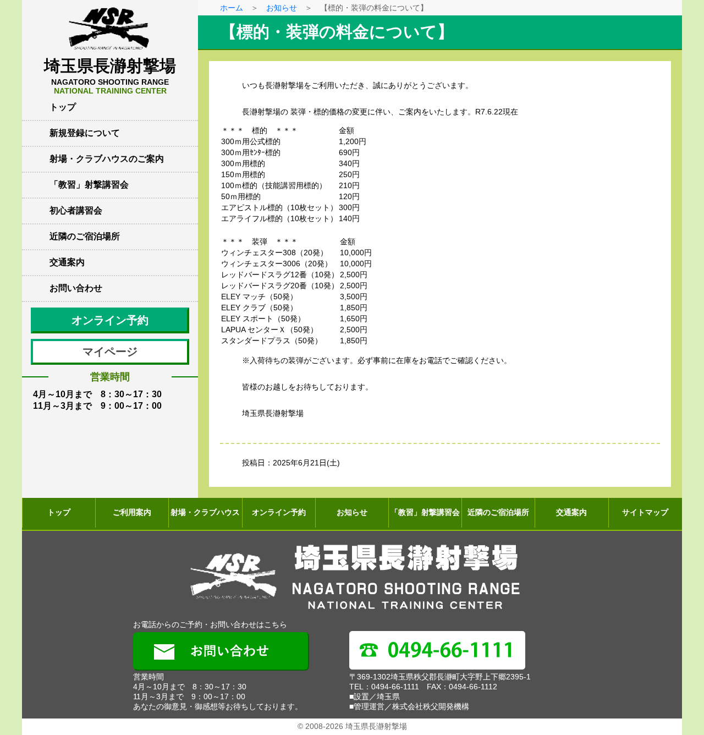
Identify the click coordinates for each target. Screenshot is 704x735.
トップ (63, 107)
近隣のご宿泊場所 (85, 236)
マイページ (110, 351)
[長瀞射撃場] (352, 577)
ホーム (231, 7)
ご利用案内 (132, 512)
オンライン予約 (110, 320)
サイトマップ (645, 512)
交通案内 (67, 262)
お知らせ (281, 7)
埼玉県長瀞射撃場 (110, 76)
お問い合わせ (76, 288)
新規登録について (85, 133)
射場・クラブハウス (205, 512)
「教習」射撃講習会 (89, 184)
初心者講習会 (76, 210)
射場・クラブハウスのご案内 (107, 158)
